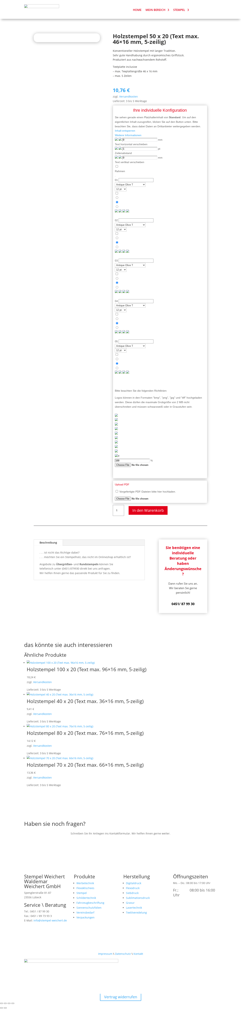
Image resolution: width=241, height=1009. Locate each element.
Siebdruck (132, 893)
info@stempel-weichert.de (50, 920)
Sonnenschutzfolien (88, 907)
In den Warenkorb (148, 510)
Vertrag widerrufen (120, 996)
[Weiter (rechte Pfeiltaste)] (5, 1007)
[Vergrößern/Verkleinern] (1, 1003)
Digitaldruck (133, 883)
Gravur (130, 903)
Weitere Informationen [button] (128, 135)
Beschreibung (48, 542)
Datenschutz (123, 954)
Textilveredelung (136, 912)
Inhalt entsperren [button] (125, 130)
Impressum (105, 954)
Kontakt (138, 954)
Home (137, 10)
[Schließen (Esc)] (12, 1003)
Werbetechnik (85, 883)
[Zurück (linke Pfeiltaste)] (1, 1007)
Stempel (179, 10)
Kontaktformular (42, 841)
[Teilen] (9, 1003)
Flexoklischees (85, 888)
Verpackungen (85, 917)
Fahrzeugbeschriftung (90, 903)
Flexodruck (133, 888)
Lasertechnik (134, 907)
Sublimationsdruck (138, 898)
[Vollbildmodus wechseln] (5, 1003)
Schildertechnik (86, 898)
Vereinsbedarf (85, 912)
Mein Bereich (155, 10)
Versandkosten (128, 96)
